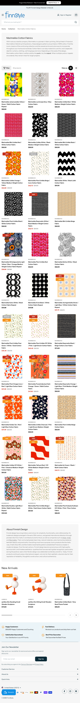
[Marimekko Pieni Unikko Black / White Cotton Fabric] (13, 204)
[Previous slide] (70, 615)
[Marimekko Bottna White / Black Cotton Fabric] (66, 245)
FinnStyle (10, 698)
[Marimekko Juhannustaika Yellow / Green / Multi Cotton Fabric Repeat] (13, 84)
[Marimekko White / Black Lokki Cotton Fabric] (66, 163)
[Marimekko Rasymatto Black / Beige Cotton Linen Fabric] (66, 326)
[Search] (76, 22)
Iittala (64, 538)
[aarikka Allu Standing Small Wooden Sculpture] (13, 585)
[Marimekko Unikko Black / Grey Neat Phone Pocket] (66, 585)
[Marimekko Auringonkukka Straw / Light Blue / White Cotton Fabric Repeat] (66, 285)
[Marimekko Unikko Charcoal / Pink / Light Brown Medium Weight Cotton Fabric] (40, 407)
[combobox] (40, 22)
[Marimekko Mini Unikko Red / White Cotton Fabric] (13, 125)
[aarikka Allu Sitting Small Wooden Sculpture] (40, 585)
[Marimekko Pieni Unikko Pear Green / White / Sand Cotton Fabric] (13, 326)
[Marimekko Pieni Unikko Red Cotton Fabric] (40, 245)
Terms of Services (26, 664)
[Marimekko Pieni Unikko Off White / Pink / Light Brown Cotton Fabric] (40, 326)
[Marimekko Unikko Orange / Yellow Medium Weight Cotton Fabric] (13, 163)
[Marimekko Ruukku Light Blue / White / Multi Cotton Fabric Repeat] (13, 488)
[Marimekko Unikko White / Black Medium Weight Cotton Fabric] (40, 125)
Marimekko (5, 99)
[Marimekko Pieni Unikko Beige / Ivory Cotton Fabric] (40, 163)
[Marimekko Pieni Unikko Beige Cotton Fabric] (66, 407)
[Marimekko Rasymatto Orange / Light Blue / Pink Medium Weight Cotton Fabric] (66, 367)
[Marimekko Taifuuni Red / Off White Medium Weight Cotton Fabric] (40, 448)
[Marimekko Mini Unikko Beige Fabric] (66, 204)
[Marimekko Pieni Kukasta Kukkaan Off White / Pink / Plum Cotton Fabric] (66, 488)
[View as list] (76, 68)
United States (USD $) (11, 688)
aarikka (4, 599)
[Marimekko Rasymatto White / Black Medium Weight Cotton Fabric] (40, 204)
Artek (69, 538)
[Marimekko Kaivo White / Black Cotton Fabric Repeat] (13, 285)
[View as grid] (70, 68)
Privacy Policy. (39, 664)
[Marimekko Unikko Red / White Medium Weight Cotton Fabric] (66, 84)
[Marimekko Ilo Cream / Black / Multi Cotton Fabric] (66, 448)
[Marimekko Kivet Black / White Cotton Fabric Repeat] (40, 285)
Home (4, 29)
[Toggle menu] (3, 15)
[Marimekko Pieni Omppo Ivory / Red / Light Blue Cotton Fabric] (13, 367)
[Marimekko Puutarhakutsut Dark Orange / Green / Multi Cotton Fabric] (40, 367)
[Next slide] (76, 615)
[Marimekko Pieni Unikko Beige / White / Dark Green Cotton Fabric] (40, 488)
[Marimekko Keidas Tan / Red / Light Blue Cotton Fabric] (13, 407)
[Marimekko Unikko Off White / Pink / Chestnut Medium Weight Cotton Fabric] (13, 448)
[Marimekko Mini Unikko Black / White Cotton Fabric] (66, 125)
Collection (11, 29)
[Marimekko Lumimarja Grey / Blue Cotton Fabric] (40, 84)
